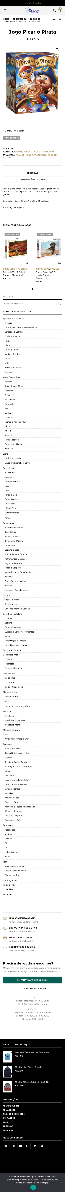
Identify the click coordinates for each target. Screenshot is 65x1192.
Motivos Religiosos (13, 354)
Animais (8, 323)
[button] (5, 10)
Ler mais (26, 262)
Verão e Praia (9, 885)
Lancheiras (10, 775)
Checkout (8, 1126)
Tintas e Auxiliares (13, 444)
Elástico (8, 838)
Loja (5, 1122)
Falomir (20, 155)
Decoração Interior (11, 654)
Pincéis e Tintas (12, 802)
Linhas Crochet (12, 852)
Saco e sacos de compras (17, 870)
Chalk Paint (11, 508)
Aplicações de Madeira (13, 318)
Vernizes (9, 448)
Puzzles (22, 269)
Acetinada (10, 503)
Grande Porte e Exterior (16, 554)
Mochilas (9, 793)
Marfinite (9, 417)
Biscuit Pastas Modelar (15, 386)
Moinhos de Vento (11, 730)
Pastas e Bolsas (12, 797)
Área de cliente (11, 1106)
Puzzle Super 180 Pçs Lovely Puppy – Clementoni (46, 275)
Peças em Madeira (13, 668)
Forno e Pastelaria (13, 627)
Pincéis (8, 430)
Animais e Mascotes (14, 527)
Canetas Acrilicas (13, 481)
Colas (7, 395)
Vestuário (7, 894)
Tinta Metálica (12, 512)
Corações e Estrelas (14, 332)
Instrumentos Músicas (15, 559)
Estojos (8, 771)
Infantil (8, 345)
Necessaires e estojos (15, 866)
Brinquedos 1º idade (14, 541)
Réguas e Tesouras (14, 811)
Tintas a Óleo (11, 495)
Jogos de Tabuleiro (42, 152)
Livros (6, 701)
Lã (6, 847)
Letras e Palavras (13, 349)
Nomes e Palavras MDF (15, 422)
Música (8, 358)
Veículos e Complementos (17, 590)
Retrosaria (8, 825)
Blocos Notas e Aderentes (17, 753)
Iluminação (9, 664)
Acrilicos (8, 381)
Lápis (7, 486)
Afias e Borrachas (13, 748)
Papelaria (7, 744)
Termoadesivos (12, 440)
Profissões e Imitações (15, 581)
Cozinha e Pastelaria (12, 614)
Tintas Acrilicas (12, 499)
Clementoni (10, 545)
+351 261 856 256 (32, 2)
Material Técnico (12, 789)
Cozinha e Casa (12, 550)
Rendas (8, 856)
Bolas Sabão (10, 532)
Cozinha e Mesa (12, 336)
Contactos (9, 1118)
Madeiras (9, 413)
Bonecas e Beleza (13, 536)
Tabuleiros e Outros (14, 820)
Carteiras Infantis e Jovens (17, 608)
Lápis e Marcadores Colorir (17, 780)
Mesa (7, 636)
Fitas (7, 843)
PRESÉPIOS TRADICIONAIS (17, 739)
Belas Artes (8, 468)
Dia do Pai (9, 682)
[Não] (61, 1182)
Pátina (7, 426)
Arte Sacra (9, 716)
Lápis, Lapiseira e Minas (16, 784)
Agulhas (8, 834)
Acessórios (10, 472)
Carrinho (8, 1130)
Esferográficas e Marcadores (18, 766)
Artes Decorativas (11, 377)
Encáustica (10, 399)
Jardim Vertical (11, 696)
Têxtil (5, 862)
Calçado (6, 595)
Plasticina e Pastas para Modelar (20, 806)
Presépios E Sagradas (15, 720)
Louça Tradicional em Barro (17, 463)
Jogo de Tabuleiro (36, 155)
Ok (33, 1187)
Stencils (8, 435)
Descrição (32, 173)
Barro (5, 454)
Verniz (7, 518)
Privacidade (9, 1110)
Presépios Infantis (13, 725)
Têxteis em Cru (12, 875)
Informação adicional (32, 179)
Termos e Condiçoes (14, 1114)
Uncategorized (10, 880)
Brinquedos (19, 19)
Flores (7, 341)
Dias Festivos (9, 673)
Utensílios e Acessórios (16, 645)
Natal (7, 363)
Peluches (9, 576)
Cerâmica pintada (13, 458)
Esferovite (9, 404)
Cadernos (9, 757)
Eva (6, 408)
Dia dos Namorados (14, 687)
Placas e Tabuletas (13, 367)
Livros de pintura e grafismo (18, 706)
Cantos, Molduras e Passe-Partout (21, 327)
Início (6, 19)
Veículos (8, 372)
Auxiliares (9, 477)
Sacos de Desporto (14, 815)
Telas (7, 490)
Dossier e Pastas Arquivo (16, 762)
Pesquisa (59, 303)
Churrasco (9, 618)
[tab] (32, 173)
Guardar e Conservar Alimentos (19, 632)
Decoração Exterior (12, 650)
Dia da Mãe (10, 678)
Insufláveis (10, 889)
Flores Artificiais (10, 692)
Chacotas (9, 390)
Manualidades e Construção (18, 572)
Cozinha (8, 623)
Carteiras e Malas (11, 599)
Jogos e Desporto (13, 567)
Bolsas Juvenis (11, 604)
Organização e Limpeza (15, 640)
